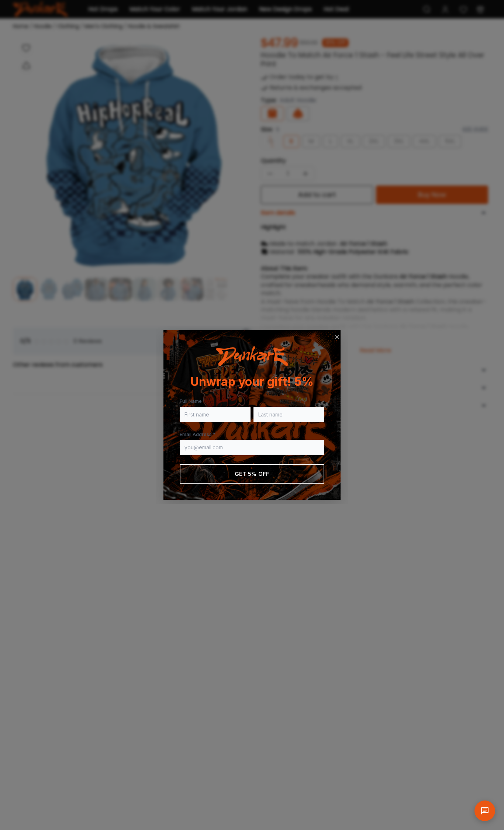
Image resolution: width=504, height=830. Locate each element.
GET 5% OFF (252, 473)
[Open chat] (484, 810)
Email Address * (197, 434)
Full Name (191, 401)
